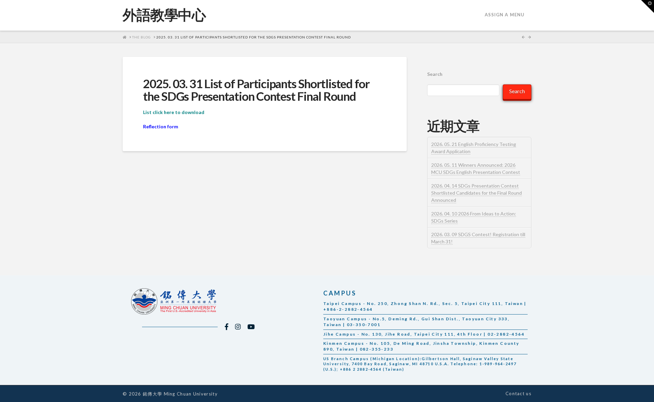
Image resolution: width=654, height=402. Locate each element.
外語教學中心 (164, 14)
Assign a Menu (505, 14)
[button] (647, 6)
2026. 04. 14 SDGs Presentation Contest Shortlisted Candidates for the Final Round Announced (476, 193)
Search (434, 74)
